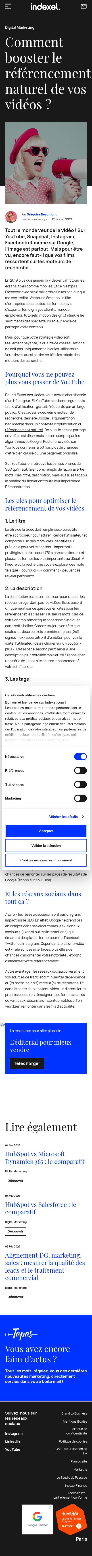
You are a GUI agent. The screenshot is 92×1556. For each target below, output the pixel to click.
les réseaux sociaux (34, 914)
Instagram (14, 1433)
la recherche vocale (38, 564)
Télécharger (27, 1063)
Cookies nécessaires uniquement (46, 860)
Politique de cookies (73, 1441)
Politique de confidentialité (76, 1431)
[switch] (80, 770)
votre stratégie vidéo (46, 337)
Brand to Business (74, 1413)
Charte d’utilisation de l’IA (71, 1451)
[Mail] (83, 6)
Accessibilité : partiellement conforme (70, 1495)
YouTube (12, 1449)
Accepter (46, 831)
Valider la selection (46, 845)
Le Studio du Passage (72, 1478)
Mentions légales (75, 1421)
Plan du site (79, 1461)
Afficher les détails (63, 816)
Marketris (80, 1469)
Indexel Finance (76, 1486)
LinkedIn (12, 1441)
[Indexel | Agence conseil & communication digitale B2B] (45, 6)
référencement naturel (24, 430)
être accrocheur (18, 535)
